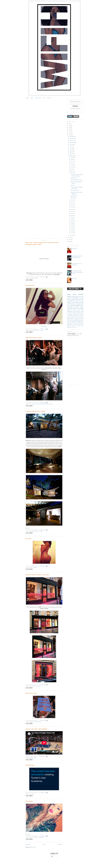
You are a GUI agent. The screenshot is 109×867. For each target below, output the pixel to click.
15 (69, 129)
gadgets (68, 318)
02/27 (72, 161)
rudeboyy (73, 325)
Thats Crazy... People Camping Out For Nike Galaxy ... (77, 175)
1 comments (42, 684)
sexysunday (41, 837)
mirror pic (35, 330)
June (71, 148)
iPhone (72, 308)
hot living (39, 531)
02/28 (72, 159)
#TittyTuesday (74, 248)
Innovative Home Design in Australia (36, 411)
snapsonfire (79, 324)
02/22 (72, 169)
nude (79, 310)
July (71, 146)
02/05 (72, 225)
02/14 (72, 207)
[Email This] (26, 280)
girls (31, 330)
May (71, 150)
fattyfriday (69, 310)
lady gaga (81, 318)
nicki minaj (76, 308)
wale (81, 314)
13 (69, 133)
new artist (69, 312)
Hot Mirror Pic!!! (30, 285)
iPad (78, 315)
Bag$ (82, 310)
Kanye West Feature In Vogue (34, 337)
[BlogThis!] (27, 280)
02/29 (72, 157)
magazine (69, 302)
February (72, 155)
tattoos (77, 307)
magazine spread (79, 311)
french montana (70, 317)
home (35, 531)
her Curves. (29, 538)
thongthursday (70, 311)
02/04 (72, 227)
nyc (82, 304)
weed (68, 304)
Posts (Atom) (33, 847)
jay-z (82, 305)
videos (69, 296)
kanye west (74, 304)
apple (82, 312)
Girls (44, 97)
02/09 (72, 217)
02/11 (72, 213)
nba (80, 299)
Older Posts (60, 844)
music (74, 294)
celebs (73, 302)
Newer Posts (28, 844)
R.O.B (79, 323)
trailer (74, 320)
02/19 (72, 172)
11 (69, 237)
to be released (70, 305)
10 (69, 239)
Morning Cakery (30, 765)
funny (31, 721)
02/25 (72, 165)
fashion (73, 296)
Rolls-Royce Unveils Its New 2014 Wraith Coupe (76, 256)
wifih (77, 320)
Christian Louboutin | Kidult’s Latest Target (37, 575)
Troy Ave (81, 301)
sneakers (32, 278)
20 (69, 123)
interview (73, 299)
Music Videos (38, 97)
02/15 (72, 205)
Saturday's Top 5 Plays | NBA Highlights (36, 729)
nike (74, 321)
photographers (69, 324)
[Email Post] (46, 402)
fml (80, 298)
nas (78, 314)
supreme (71, 327)
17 (69, 125)
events (68, 308)
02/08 (72, 219)
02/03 (72, 228)
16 (69, 127)
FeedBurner (78, 108)
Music (32, 97)
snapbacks (74, 324)
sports (40, 721)
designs (32, 531)
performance (78, 305)
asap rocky (80, 320)
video (36, 278)
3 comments (42, 836)
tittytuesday (69, 307)
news (82, 298)
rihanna (81, 308)
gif (74, 307)
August (71, 144)
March (71, 153)
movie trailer (78, 321)
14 (69, 131)
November (72, 138)
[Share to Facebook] (30, 280)
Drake (76, 302)
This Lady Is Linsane (31, 693)
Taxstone (71, 320)
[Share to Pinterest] (32, 280)
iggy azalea (75, 327)
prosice (82, 323)
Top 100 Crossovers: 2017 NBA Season (76, 264)
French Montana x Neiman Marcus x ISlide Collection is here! (77, 272)
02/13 (72, 209)
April (71, 152)
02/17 (72, 202)
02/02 (72, 230)
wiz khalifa (69, 314)
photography (75, 298)
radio (68, 320)
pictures (41, 330)
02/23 (72, 167)
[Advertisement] (75, 361)
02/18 (72, 200)
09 (69, 241)
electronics (75, 314)
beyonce (75, 315)
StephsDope (44, 326)
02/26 (72, 163)
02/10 (72, 215)
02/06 (72, 223)
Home (27, 97)
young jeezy (76, 318)
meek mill (81, 315)
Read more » (28, 528)
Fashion (49, 97)
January (71, 235)
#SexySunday (29, 801)
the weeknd (78, 325)
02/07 (72, 221)
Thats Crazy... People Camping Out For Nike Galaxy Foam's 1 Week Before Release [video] (42, 243)
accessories (81, 317)
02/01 (72, 232)
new (79, 296)
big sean (76, 317)
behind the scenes (74, 301)
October (71, 140)
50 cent (71, 321)
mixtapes (79, 304)
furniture (79, 312)
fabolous (71, 315)
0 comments (42, 402)
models (81, 307)
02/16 (72, 203)
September (72, 142)
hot (70, 304)
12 (69, 135)
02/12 (72, 211)
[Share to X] (29, 280)
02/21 (72, 171)
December (72, 136)
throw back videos (73, 323)
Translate (77, 335)
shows (74, 311)
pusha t (72, 318)
